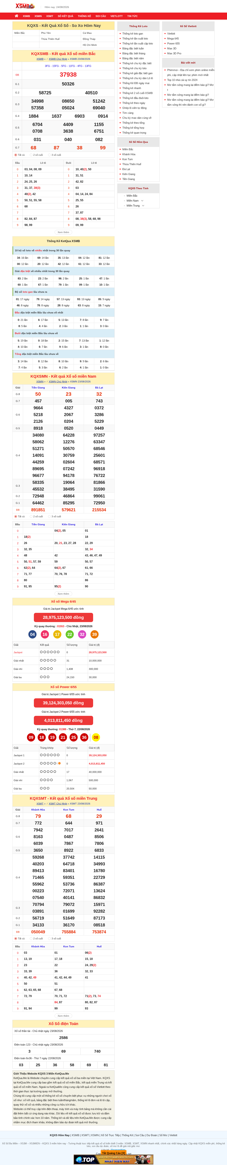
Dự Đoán (151, 1135)
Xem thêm (63, 232)
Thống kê (84, 16)
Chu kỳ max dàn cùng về (136, 117)
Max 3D (171, 48)
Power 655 (173, 43)
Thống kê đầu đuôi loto (135, 97)
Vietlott (116, 16)
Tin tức (132, 16)
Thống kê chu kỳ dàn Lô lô (137, 78)
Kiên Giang (128, 174)
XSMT (49, 16)
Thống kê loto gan (132, 33)
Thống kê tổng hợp (133, 127)
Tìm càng (127, 112)
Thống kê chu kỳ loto (134, 68)
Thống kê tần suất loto (135, 38)
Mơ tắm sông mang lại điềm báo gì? (188, 94)
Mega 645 (173, 38)
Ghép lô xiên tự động (134, 107)
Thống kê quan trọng (134, 132)
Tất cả (21, 155)
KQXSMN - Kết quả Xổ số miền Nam (63, 376)
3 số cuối (56, 155)
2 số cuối (38, 155)
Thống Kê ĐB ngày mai (135, 83)
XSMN (38, 16)
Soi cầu (101, 16)
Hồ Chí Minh (90, 45)
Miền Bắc (19, 33)
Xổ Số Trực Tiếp (110, 1135)
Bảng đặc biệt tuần (133, 48)
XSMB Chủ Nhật (58, 59)
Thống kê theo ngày (133, 102)
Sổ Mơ (163, 1135)
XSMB (26, 16)
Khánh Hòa (128, 154)
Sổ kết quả (65, 16)
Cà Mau (87, 33)
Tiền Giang (128, 179)
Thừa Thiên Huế (50, 39)
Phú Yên (46, 33)
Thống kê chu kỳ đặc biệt (136, 63)
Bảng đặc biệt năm (133, 58)
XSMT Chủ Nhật (58, 803)
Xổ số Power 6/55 (63, 687)
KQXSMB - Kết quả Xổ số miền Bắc (63, 53)
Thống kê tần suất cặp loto (137, 43)
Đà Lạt (126, 169)
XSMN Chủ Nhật (58, 381)
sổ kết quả (29, 1100)
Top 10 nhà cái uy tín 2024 (182, 79)
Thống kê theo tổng (133, 122)
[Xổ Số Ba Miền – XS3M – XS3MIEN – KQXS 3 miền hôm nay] (24, 9)
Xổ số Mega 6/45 (63, 601)
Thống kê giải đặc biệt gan (137, 73)
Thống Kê (127, 1135)
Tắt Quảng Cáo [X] (113, 1153)
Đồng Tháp (89, 39)
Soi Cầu (139, 1135)
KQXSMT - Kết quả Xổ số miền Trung (63, 798)
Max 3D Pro (174, 53)
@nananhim (117, 1149)
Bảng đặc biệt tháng (133, 53)
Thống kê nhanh (131, 88)
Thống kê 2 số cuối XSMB (137, 93)
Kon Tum (127, 159)
